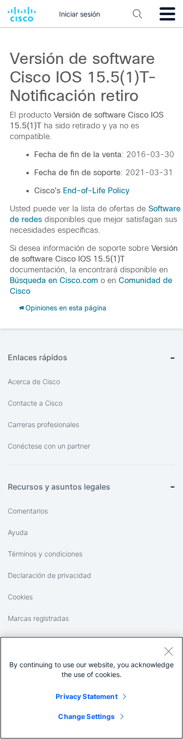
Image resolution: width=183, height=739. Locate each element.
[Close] (168, 651)
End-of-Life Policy (96, 190)
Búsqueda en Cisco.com (54, 280)
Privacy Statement (86, 696)
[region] (91, 687)
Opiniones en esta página (65, 308)
